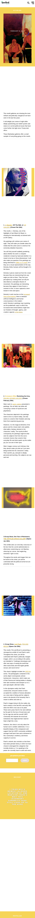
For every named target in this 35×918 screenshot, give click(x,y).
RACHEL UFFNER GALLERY (12, 398)
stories (17, 10)
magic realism (16, 404)
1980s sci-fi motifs (21, 262)
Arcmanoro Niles (10, 396)
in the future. (19, 312)
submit (25, 760)
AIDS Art (28, 671)
